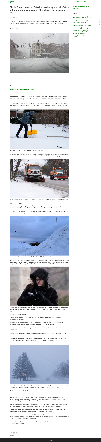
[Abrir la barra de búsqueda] (91, 2)
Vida (11, 12)
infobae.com (17, 93)
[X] (17, 18)
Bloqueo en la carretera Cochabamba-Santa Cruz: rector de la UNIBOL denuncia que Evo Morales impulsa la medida (82, 25)
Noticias (78, 1)
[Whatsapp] (11, 18)
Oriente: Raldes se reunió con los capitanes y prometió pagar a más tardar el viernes (82, 35)
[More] (100, 27)
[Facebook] (14, 18)
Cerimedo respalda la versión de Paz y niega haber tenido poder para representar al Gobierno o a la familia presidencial (82, 30)
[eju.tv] (11, 2)
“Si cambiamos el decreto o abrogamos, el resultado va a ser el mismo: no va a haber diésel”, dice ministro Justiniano (82, 17)
